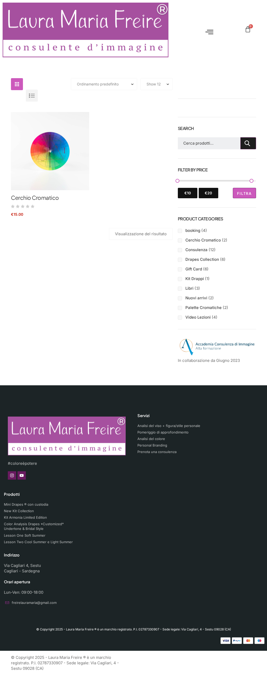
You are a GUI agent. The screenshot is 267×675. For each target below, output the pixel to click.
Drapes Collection (202, 259)
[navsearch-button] (239, 30)
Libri (189, 288)
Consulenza (196, 249)
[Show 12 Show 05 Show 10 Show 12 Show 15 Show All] (157, 84)
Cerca (248, 143)
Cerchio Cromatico (35, 197)
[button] (207, 30)
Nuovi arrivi (196, 297)
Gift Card (193, 269)
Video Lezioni (198, 317)
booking (192, 230)
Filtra (244, 193)
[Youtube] (21, 475)
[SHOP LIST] (32, 96)
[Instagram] (12, 475)
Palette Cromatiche (203, 307)
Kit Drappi (194, 278)
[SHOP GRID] (17, 84)
